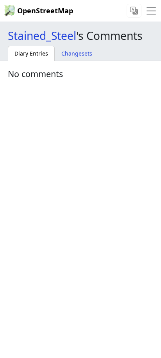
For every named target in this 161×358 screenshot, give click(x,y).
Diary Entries (31, 53)
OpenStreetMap (45, 10)
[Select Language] (134, 11)
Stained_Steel (42, 35)
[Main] (151, 11)
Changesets (76, 53)
